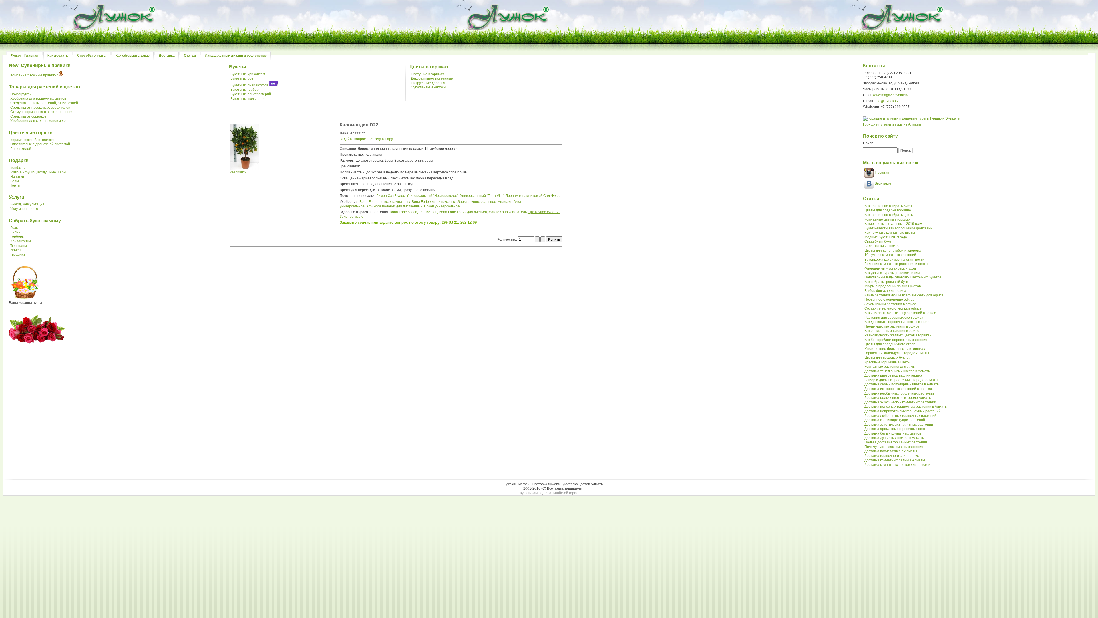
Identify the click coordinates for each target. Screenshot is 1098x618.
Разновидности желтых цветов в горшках (897, 335)
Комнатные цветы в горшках (887, 219)
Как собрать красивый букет (887, 282)
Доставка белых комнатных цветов (892, 433)
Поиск (868, 143)
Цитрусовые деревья (428, 83)
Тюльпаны (18, 246)
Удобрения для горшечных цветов (38, 98)
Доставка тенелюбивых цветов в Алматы (897, 371)
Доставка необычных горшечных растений (899, 393)
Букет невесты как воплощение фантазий (898, 228)
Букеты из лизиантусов (249, 85)
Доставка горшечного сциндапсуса (892, 456)
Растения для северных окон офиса (893, 318)
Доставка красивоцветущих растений (894, 420)
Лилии (15, 232)
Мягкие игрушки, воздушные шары (38, 172)
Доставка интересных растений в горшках (898, 389)
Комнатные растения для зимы (890, 367)
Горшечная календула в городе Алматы (896, 353)
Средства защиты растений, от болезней (44, 103)
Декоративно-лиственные (432, 78)
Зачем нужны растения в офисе (890, 304)
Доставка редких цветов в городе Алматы (898, 398)
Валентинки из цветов (882, 246)
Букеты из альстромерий (250, 94)
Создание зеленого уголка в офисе (893, 308)
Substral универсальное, (477, 202)
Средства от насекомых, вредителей (40, 108)
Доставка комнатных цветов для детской (897, 465)
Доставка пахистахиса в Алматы (890, 451)
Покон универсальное (442, 206)
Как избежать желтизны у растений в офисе (900, 313)
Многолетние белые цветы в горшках (894, 349)
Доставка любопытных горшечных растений (900, 416)
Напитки (17, 177)
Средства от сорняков (28, 116)
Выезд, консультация (27, 204)
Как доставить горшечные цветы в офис (896, 322)
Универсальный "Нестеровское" (432, 196)
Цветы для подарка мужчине (887, 210)
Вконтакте (883, 183)
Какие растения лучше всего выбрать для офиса (904, 295)
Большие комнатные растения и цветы (896, 264)
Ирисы (15, 250)
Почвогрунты (20, 94)
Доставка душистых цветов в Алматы (894, 438)
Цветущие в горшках (427, 74)
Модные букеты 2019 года (885, 237)
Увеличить (238, 172)
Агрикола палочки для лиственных (394, 206)
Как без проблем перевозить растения (895, 340)
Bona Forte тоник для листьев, (463, 212)
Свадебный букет (878, 241)
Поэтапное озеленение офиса (889, 300)
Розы (14, 228)
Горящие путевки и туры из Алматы (892, 124)
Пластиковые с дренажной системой (40, 144)
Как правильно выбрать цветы (889, 215)
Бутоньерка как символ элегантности (894, 260)
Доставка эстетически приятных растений (898, 425)
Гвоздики (17, 255)
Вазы (14, 181)
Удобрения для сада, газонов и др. (38, 121)
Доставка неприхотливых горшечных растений (902, 411)
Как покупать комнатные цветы (889, 233)
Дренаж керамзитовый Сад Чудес (533, 196)
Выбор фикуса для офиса (885, 291)
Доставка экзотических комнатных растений (900, 402)
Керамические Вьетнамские (32, 140)
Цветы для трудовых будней (887, 358)
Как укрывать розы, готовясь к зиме (893, 273)
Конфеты (17, 168)
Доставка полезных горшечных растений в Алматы (906, 407)
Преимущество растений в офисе (891, 326)
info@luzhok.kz (886, 101)
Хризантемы (20, 241)
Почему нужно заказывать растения (893, 447)
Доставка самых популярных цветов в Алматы (902, 384)
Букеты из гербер (244, 90)
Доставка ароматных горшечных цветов (896, 429)
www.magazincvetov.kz (891, 95)
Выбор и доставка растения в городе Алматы (901, 380)
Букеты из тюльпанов (247, 99)
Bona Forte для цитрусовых (434, 202)
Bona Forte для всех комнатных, (385, 202)
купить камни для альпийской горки (549, 493)
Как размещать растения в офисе (891, 331)
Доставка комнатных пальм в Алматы (894, 460)
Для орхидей (20, 149)
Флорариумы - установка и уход (890, 268)
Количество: (507, 239)
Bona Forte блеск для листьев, (414, 212)
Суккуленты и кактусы (428, 87)
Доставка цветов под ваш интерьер (893, 375)
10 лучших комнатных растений (890, 255)
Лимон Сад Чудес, (391, 196)
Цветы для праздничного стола (890, 344)
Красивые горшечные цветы (887, 362)
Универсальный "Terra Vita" (482, 196)
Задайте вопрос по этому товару (366, 139)
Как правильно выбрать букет (888, 206)
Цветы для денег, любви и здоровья (893, 251)
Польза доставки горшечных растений (895, 442)
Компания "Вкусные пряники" (34, 75)
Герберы (17, 237)
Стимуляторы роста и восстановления (41, 112)
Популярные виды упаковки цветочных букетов (902, 277)
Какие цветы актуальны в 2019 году (893, 224)
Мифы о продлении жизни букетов (892, 286)
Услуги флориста (24, 209)
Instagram (882, 173)
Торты (15, 185)
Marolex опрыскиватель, (508, 212)
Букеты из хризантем (247, 74)
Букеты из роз (241, 78)
